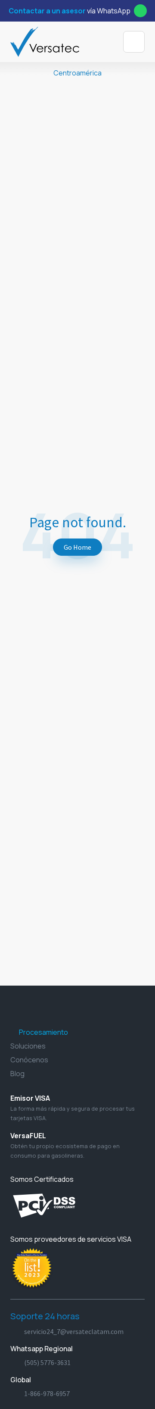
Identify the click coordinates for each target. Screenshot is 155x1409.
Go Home (77, 547)
